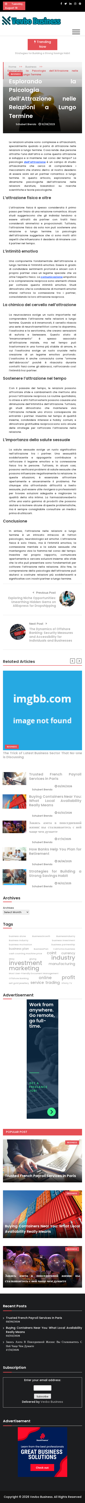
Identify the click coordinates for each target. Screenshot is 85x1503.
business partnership (63, 944)
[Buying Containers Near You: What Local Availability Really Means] (42, 1214)
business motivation (20, 944)
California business (64, 949)
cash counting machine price (25, 953)
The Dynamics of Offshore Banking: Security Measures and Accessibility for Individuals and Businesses (51, 635)
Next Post (36, 624)
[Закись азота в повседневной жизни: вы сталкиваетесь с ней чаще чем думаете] (42, 1267)
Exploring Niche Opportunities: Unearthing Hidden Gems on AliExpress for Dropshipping (32, 602)
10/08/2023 (48, 124)
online (45, 978)
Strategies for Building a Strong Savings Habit (42, 53)
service (37, 983)
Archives (8, 908)
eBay (11, 958)
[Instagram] (75, 4)
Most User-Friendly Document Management (34, 973)
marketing (24, 968)
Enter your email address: (42, 1391)
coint (52, 953)
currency (68, 953)
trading (52, 982)
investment (25, 963)
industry (63, 958)
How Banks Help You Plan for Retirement (55, 851)
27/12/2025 (64, 839)
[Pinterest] (80, 4)
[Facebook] (61, 4)
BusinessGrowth (41, 936)
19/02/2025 (64, 883)
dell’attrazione (35, 162)
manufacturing (62, 964)
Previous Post (46, 592)
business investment (63, 940)
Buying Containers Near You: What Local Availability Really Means (55, 800)
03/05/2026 (65, 786)
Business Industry (18, 940)
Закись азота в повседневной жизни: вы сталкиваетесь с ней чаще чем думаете (55, 827)
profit (68, 978)
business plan (19, 949)
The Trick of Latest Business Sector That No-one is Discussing (42, 755)
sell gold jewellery (19, 983)
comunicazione (52, 277)
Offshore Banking (19, 978)
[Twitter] (65, 4)
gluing (32, 958)
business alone (17, 936)
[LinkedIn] (70, 4)
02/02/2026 (65, 812)
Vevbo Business (52, 1402)
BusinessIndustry (65, 936)
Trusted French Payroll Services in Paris (55, 776)
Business (16, 74)
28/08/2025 (65, 861)
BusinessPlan (41, 949)
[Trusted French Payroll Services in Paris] (42, 1160)
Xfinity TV (66, 983)
